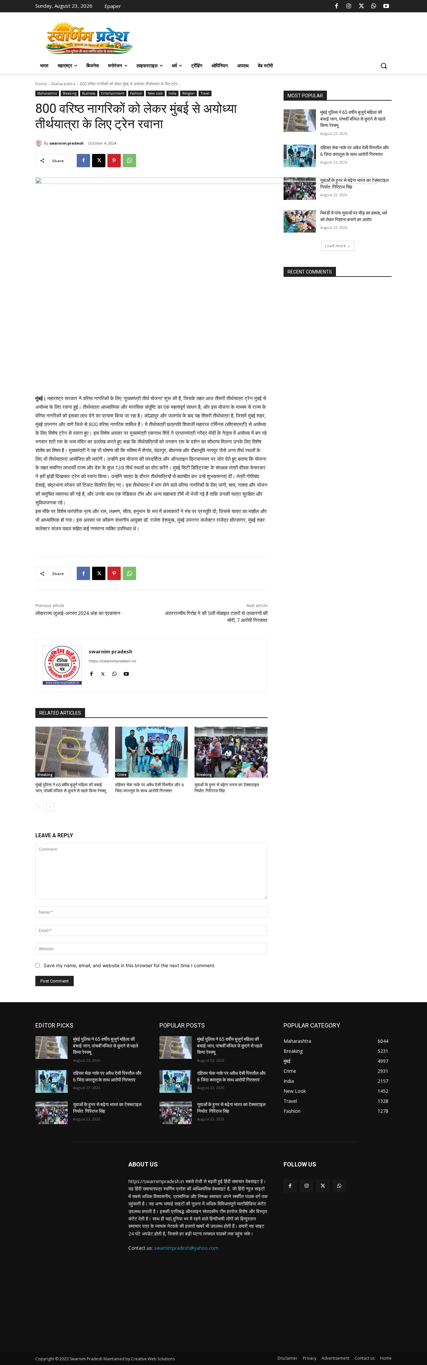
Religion (188, 93)
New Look (155, 93)
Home (41, 84)
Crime (121, 774)
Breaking (69, 93)
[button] (384, 66)
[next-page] (50, 807)
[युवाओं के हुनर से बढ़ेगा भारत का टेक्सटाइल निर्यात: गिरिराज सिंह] (231, 752)
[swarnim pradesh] (39, 143)
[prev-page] (39, 807)
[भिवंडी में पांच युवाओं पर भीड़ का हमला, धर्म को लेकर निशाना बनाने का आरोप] (300, 221)
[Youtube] (386, 6)
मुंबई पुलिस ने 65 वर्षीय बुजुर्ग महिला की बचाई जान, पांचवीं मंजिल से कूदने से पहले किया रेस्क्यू (352, 119)
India (172, 93)
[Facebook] (336, 6)
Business (88, 93)
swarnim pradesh (66, 143)
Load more (335, 246)
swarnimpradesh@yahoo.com (186, 1248)
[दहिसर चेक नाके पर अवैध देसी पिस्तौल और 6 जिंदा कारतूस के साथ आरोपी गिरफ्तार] (151, 752)
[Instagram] (349, 6)
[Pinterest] (114, 160)
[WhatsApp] (373, 6)
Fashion (136, 93)
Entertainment (112, 93)
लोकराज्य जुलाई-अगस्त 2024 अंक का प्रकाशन (77, 613)
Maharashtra (63, 84)
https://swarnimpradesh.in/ (112, 661)
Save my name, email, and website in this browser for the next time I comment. (130, 965)
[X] (361, 6)
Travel (204, 93)
